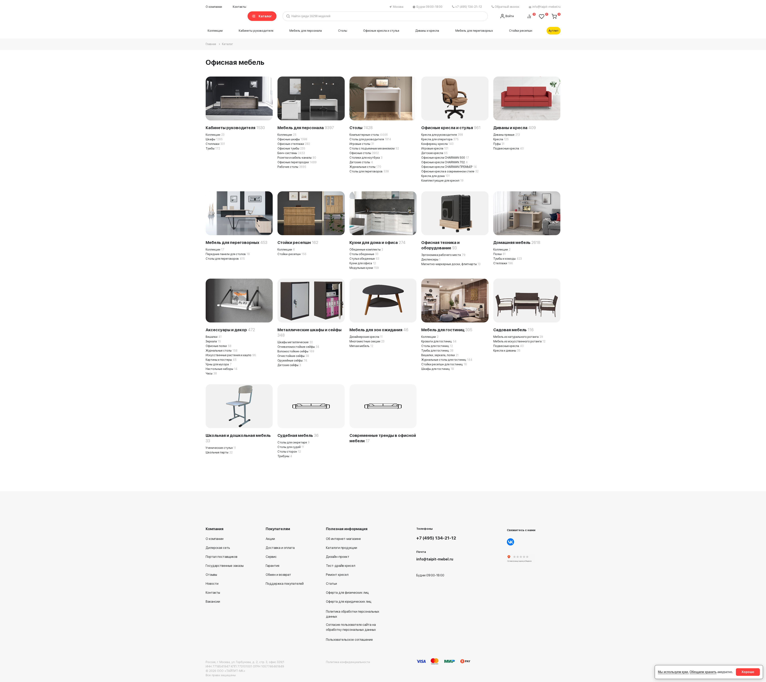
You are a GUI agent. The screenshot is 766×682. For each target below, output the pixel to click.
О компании (214, 7)
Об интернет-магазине (343, 539)
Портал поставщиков (221, 557)
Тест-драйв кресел (340, 566)
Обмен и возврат (278, 575)
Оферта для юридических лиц (348, 601)
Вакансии (213, 601)
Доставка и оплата (280, 548)
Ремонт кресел (337, 575)
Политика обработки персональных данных (352, 614)
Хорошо (747, 672)
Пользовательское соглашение (349, 640)
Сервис (271, 557)
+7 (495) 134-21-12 (468, 7)
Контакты (239, 7)
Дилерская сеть (218, 548)
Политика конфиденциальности (348, 662)
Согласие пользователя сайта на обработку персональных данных (351, 627)
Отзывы (211, 575)
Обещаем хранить (703, 672)
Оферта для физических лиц (347, 593)
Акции (270, 539)
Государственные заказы (225, 566)
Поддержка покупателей (285, 584)
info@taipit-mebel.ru (546, 7)
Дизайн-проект (337, 557)
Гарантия (272, 566)
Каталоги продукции (341, 548)
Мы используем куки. (673, 672)
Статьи (331, 584)
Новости (212, 584)
